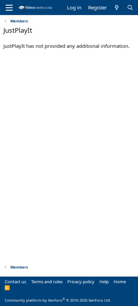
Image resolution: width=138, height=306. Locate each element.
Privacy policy (80, 282)
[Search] (130, 7)
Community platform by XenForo (58, 300)
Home (120, 282)
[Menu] (9, 7)
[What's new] (116, 7)
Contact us (15, 282)
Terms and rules (47, 282)
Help (104, 282)
